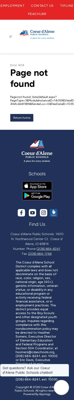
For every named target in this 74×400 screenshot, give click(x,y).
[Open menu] (10, 36)
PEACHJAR (37, 14)
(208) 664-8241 (48, 249)
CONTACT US (42, 6)
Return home (21, 118)
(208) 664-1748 (40, 254)
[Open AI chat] (61, 387)
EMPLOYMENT (12, 6)
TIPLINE (67, 6)
